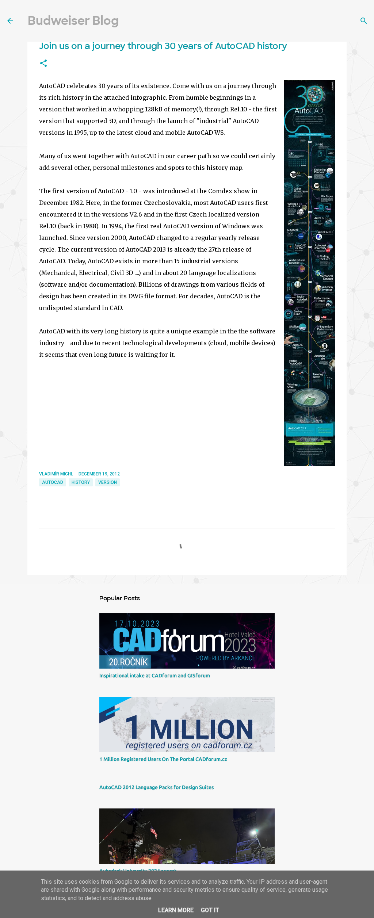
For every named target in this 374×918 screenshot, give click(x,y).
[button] (43, 63)
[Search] (363, 21)
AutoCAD (52, 482)
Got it (210, 910)
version (107, 482)
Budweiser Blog (73, 20)
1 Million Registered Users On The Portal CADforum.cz (163, 759)
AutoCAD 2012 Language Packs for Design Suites (156, 787)
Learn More (176, 910)
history (81, 482)
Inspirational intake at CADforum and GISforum (154, 675)
